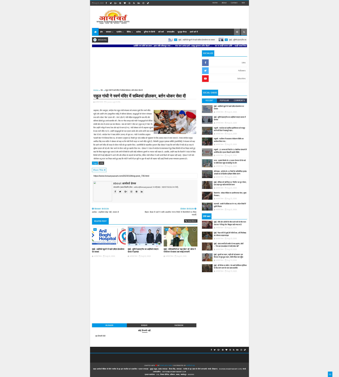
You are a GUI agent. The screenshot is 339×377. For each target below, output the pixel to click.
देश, (119, 102)
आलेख (138, 32)
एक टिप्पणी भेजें (100, 336)
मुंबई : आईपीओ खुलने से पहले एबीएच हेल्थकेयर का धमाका (186, 40)
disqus (144, 325)
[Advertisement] (198, 16)
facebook (179, 325)
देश (164, 40)
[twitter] (111, 3)
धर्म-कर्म (161, 32)
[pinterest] (120, 3)
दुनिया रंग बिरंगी (149, 32)
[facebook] (106, 3)
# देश (101, 163)
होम (101, 32)
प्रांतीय (119, 32)
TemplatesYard (166, 366)
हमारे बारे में (194, 32)
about (224, 3)
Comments (239, 100)
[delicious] (148, 3)
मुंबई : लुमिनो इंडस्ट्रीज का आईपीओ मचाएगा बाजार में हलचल (237, 40)
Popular (224, 100)
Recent (209, 100)
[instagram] (143, 3)
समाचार (108, 32)
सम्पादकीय (171, 32)
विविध (129, 32)
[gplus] (115, 3)
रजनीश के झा (190, 366)
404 (243, 3)
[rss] (134, 3)
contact (234, 3)
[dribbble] (129, 3)
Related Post (100, 221)
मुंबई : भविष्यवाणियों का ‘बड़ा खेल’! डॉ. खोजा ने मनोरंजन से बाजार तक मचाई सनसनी (180, 250)
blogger (109, 325)
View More (192, 221)
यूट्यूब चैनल (182, 32)
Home (215, 3)
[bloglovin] (125, 3)
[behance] (139, 3)
